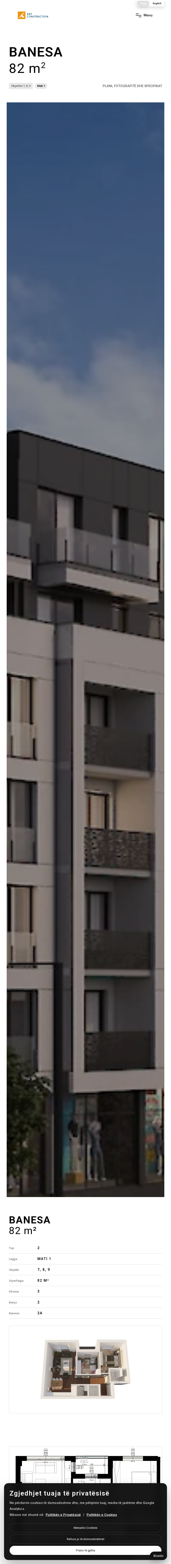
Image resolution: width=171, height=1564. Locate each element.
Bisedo (158, 1556)
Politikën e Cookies (102, 1515)
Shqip (143, 3)
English (157, 3)
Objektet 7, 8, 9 (21, 86)
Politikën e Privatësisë (63, 1515)
